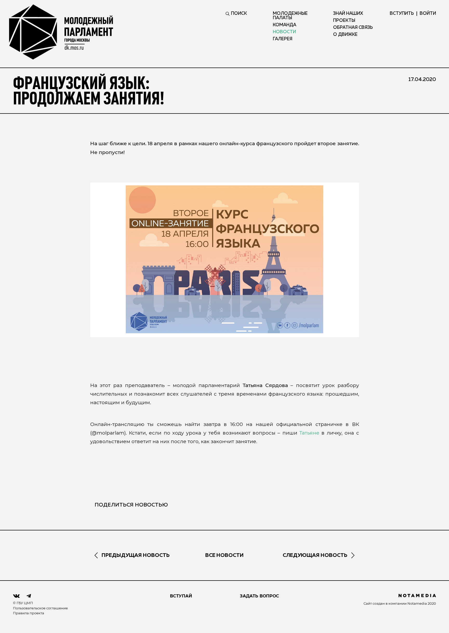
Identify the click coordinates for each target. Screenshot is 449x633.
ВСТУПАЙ (181, 596)
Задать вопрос (259, 596)
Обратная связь (353, 27)
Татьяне (309, 433)
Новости (284, 32)
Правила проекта (28, 613)
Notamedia (417, 603)
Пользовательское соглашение (40, 608)
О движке (345, 34)
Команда (284, 25)
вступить (402, 13)
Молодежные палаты (290, 15)
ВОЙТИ (428, 13)
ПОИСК (239, 13)
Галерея (282, 39)
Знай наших (348, 13)
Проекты (344, 20)
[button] (224, 259)
